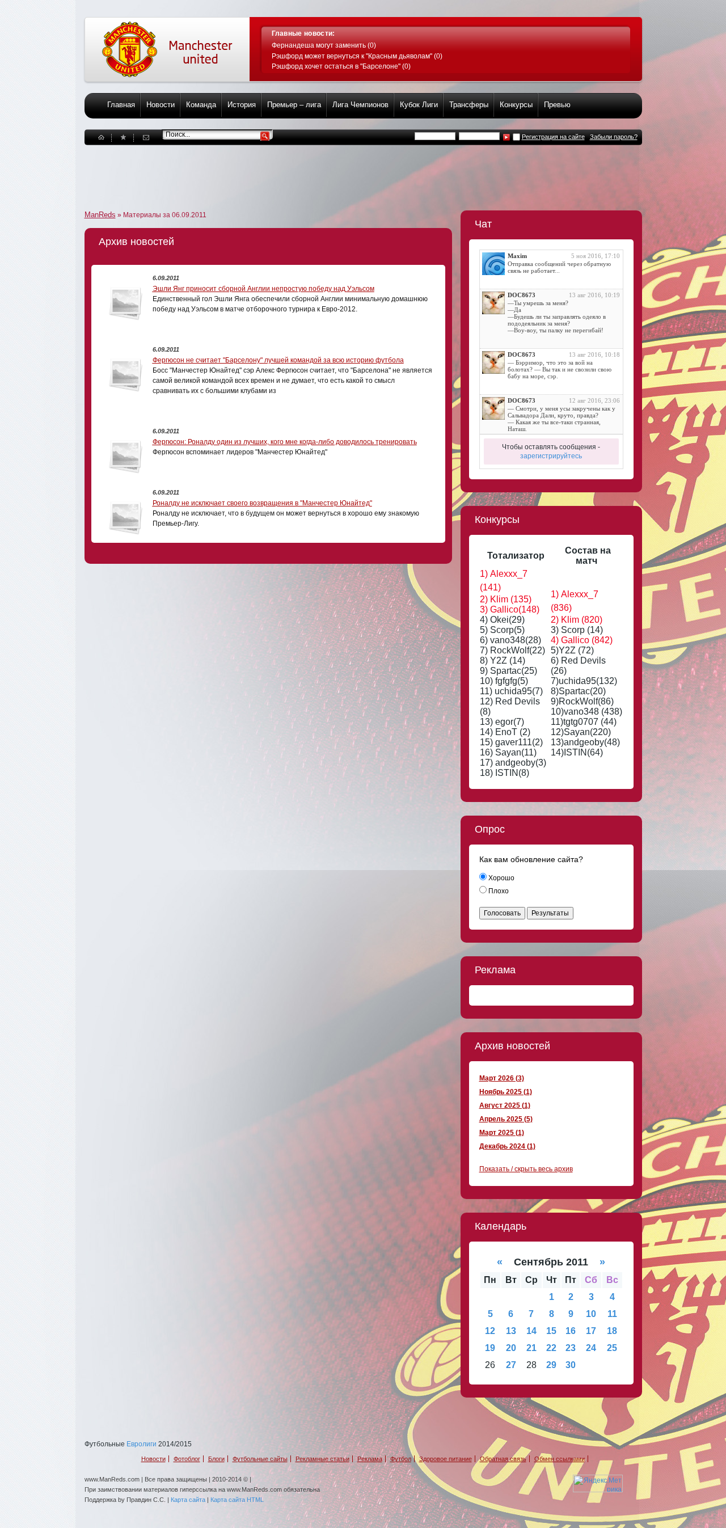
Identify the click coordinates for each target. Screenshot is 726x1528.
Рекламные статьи (322, 1458)
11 (612, 1314)
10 (591, 1314)
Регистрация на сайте (553, 136)
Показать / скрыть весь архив (526, 1169)
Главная (121, 104)
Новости (160, 104)
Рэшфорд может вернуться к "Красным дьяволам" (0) (357, 56)
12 (490, 1331)
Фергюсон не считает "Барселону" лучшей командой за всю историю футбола (278, 360)
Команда (201, 104)
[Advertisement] (291, 170)
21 (531, 1348)
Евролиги (141, 1444)
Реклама (369, 1458)
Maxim (517, 255)
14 (531, 1331)
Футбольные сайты (260, 1458)
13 (511, 1331)
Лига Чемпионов (360, 104)
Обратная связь (503, 1458)
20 (511, 1348)
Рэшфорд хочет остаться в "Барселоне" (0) (341, 66)
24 (591, 1348)
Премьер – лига (294, 104)
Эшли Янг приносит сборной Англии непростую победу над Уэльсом (263, 289)
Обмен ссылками (559, 1458)
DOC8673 (521, 295)
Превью (557, 104)
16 (570, 1331)
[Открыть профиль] (493, 263)
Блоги (216, 1458)
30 (570, 1365)
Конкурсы (516, 104)
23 (570, 1348)
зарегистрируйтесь (551, 456)
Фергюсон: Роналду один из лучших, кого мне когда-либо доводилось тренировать (285, 442)
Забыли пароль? (614, 136)
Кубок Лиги (419, 104)
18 (612, 1331)
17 (591, 1331)
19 (490, 1348)
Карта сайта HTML (237, 1499)
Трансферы (468, 104)
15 (551, 1331)
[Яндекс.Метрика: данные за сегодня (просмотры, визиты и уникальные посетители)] (598, 1483)
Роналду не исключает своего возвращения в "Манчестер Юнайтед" (262, 503)
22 (551, 1348)
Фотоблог (187, 1458)
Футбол (400, 1458)
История (241, 104)
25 (612, 1348)
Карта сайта (188, 1499)
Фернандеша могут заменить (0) (324, 45)
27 (511, 1365)
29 (551, 1365)
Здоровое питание (445, 1458)
